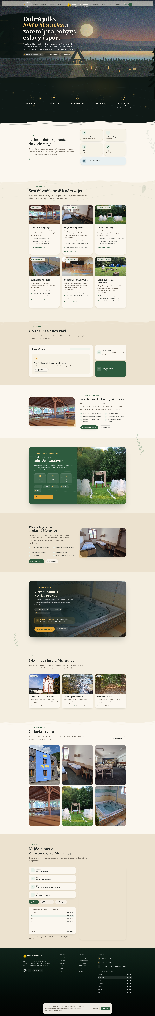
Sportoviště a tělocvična (76, 279)
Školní (38, 490)
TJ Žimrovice (82, 963)
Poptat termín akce (103, 247)
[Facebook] (25, 970)
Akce (59, 3)
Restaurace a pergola (41, 227)
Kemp (103, 3)
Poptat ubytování (69, 251)
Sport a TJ (63, 971)
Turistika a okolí (83, 960)
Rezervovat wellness (37, 300)
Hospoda (35, 3)
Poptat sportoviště (69, 302)
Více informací (58, 1010)
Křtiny (47, 487)
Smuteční (65, 487)
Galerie (118, 3)
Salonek (52, 3)
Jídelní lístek (82, 966)
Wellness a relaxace (40, 279)
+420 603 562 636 (53, 54)
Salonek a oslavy (105, 227)
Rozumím (105, 1008)
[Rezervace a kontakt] (130, 3)
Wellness (95, 3)
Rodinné (39, 487)
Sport (110, 3)
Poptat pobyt (101, 305)
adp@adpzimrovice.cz (108, 962)
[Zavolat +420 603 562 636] (126, 3)
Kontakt (81, 971)
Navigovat (67, 54)
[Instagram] (29, 970)
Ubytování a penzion (74, 227)
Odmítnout (95, 1008)
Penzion (43, 3)
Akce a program (83, 958)
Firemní (56, 487)
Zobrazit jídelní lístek (37, 247)
